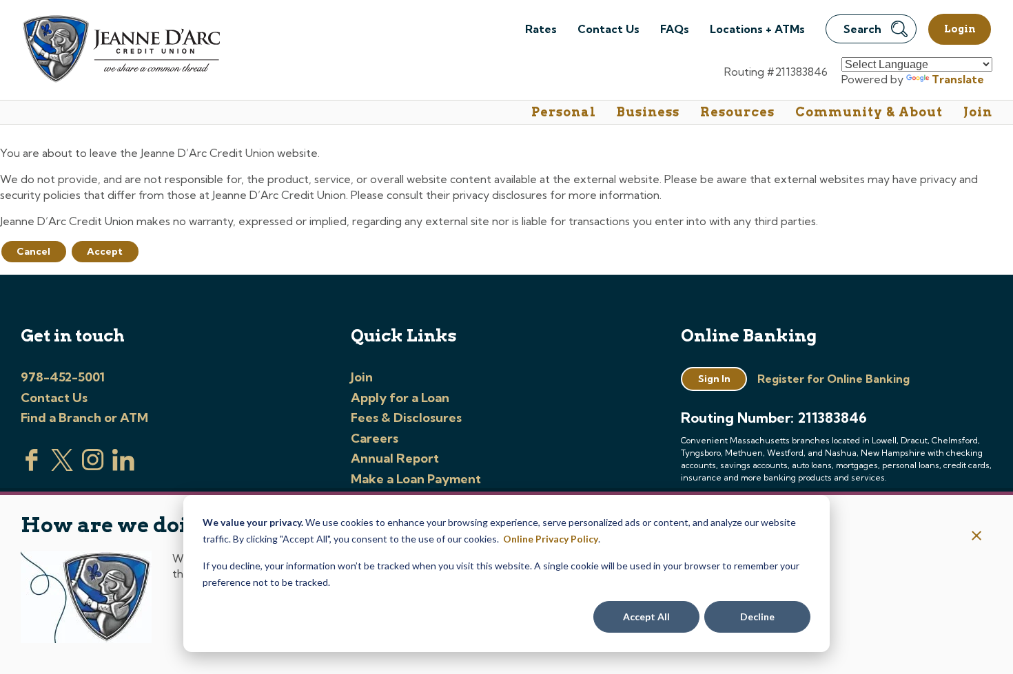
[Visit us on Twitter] (62, 467)
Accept (105, 251)
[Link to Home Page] (120, 50)
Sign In (714, 378)
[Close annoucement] (976, 536)
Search (862, 29)
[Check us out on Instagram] (93, 467)
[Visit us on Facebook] (32, 467)
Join (977, 112)
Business (648, 112)
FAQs (674, 29)
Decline (757, 616)
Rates (541, 29)
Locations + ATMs (757, 29)
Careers (374, 438)
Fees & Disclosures (406, 417)
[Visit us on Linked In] (123, 467)
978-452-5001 (63, 377)
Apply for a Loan (400, 398)
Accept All (646, 616)
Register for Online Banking (833, 379)
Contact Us (608, 29)
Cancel (33, 251)
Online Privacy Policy (550, 539)
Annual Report (395, 458)
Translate (958, 79)
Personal (563, 112)
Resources (737, 112)
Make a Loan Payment (416, 479)
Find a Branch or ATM (84, 417)
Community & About (869, 112)
